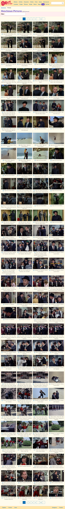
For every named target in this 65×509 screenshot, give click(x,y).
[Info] (2, 34)
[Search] (62, 3)
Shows (35, 4)
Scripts (30, 4)
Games (40, 1)
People (21, 4)
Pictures (26, 4)
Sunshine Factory (7, 3)
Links (15, 507)
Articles (20, 1)
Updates (4, 507)
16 (41, 19)
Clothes (32, 1)
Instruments (46, 1)
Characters (26, 1)
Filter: (2, 14)
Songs (39, 4)
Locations (16, 4)
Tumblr (61, 507)
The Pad (47, 4)
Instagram (54, 507)
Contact (10, 507)
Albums (15, 1)
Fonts (36, 1)
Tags (43, 4)
